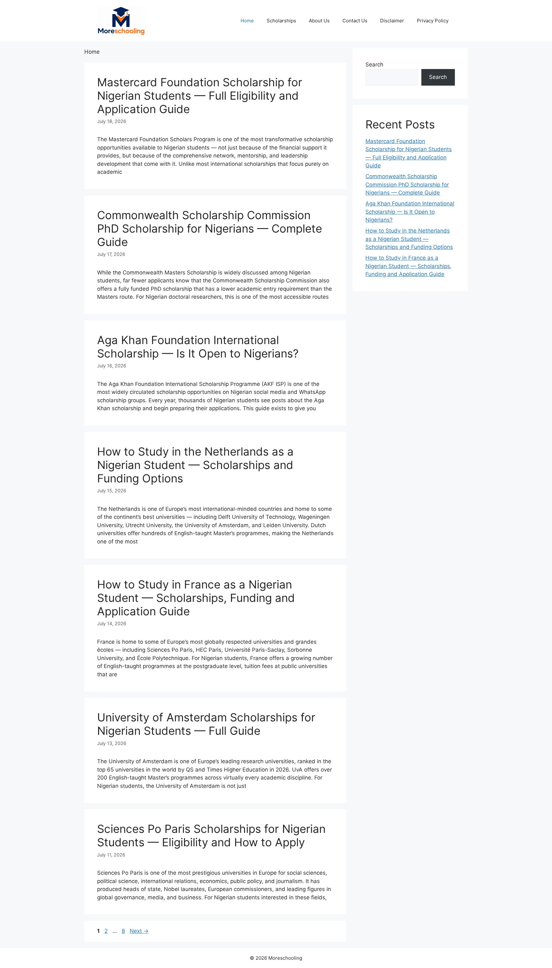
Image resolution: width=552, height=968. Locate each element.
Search (374, 64)
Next (139, 931)
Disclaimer (392, 21)
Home (247, 21)
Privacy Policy (432, 21)
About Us (319, 21)
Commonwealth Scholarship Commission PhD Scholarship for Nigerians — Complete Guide (209, 228)
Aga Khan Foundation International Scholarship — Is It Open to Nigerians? (198, 346)
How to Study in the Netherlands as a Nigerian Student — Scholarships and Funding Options (195, 465)
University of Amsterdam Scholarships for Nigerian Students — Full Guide (206, 724)
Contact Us (354, 21)
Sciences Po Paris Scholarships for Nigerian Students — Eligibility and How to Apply (211, 835)
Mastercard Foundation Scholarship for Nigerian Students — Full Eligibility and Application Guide (199, 95)
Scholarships (281, 21)
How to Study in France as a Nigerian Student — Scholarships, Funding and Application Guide (196, 598)
